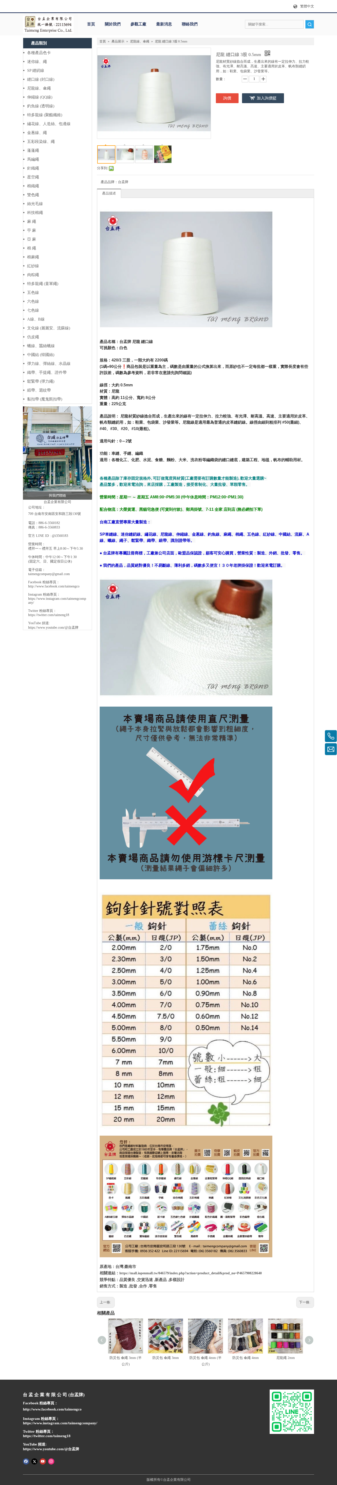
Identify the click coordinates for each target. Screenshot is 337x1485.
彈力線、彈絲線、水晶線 (49, 363)
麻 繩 (31, 221)
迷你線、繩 (37, 61)
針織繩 (33, 168)
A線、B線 (36, 319)
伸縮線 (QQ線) (39, 97)
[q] (48, 24)
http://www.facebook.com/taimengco (53, 586)
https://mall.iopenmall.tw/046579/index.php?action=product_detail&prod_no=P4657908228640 (190, 1273)
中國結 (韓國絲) (40, 355)
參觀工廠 (138, 24)
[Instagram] (51, 1461)
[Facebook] (26, 1461)
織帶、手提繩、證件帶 (47, 372)
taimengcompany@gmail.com (49, 574)
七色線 (33, 310)
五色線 (33, 292)
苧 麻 (31, 230)
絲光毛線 (35, 204)
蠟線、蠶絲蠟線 (41, 346)
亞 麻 (31, 239)
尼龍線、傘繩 (39, 88)
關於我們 (113, 24)
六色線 (33, 301)
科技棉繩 (35, 212)
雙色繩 (33, 195)
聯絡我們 (190, 24)
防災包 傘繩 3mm (165, 1358)
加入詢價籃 (267, 98)
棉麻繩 (33, 257)
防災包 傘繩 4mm (245, 1358)
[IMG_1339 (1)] (57, 453)
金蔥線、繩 (37, 133)
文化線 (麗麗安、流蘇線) (48, 328)
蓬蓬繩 (33, 150)
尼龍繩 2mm (285, 1358)
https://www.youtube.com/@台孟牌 (53, 627)
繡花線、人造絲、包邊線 (49, 124)
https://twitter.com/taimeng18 (48, 615)
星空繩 (33, 177)
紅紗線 (33, 266)
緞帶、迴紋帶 (39, 390)
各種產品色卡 (39, 53)
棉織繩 (33, 186)
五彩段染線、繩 (41, 141)
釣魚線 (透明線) (40, 106)
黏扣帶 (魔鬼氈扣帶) (44, 399)
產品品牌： (109, 182)
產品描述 (109, 193)
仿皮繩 (33, 337)
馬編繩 (33, 159)
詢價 (227, 98)
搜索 (309, 24)
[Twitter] (34, 1461)
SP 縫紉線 (35, 70)
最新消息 (164, 24)
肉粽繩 (33, 275)
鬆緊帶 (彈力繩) (40, 381)
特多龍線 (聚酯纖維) (44, 115)
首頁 (91, 24)
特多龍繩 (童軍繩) (42, 284)
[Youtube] (43, 1461)
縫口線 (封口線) (40, 79)
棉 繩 (31, 248)
